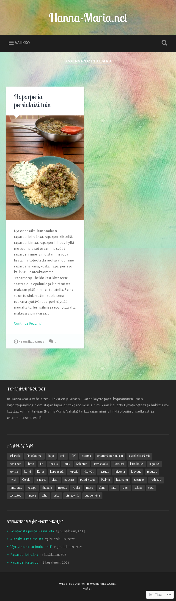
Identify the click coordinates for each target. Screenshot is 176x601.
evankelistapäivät (139, 456)
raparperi (139, 479)
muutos (152, 471)
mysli (13, 479)
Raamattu (122, 479)
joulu (67, 464)
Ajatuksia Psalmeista (26, 539)
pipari (55, 479)
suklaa (138, 487)
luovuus (136, 471)
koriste (14, 471)
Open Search (163, 43)
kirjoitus (154, 464)
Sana (102, 487)
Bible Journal (34, 456)
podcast (69, 479)
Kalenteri (81, 464)
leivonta (120, 471)
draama (86, 456)
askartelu (15, 456)
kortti (27, 471)
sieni (125, 487)
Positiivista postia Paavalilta (32, 531)
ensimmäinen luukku (110, 456)
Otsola (26, 479)
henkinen (15, 464)
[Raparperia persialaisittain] (45, 167)
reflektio (156, 479)
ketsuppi (119, 464)
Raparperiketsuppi (24, 562)
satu (113, 487)
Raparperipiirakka (24, 554)
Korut (40, 471)
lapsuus (104, 471)
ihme (31, 464)
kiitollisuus (136, 464)
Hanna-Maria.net (88, 17)
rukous (62, 487)
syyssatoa (15, 495)
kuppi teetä (56, 471)
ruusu (89, 487)
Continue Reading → (30, 323)
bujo (51, 456)
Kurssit (74, 471)
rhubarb (47, 487)
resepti (32, 487)
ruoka (76, 487)
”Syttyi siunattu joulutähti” (31, 547)
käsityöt (89, 471)
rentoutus (16, 487)
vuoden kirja (92, 495)
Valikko (22, 43)
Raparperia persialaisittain (32, 101)
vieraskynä (72, 495)
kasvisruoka (101, 464)
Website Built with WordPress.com (87, 583)
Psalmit (105, 479)
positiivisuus (87, 479)
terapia (32, 495)
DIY (74, 456)
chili (62, 456)
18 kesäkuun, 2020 (31, 341)
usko (57, 495)
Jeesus (54, 464)
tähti (44, 495)
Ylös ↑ (88, 589)
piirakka (41, 479)
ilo (41, 464)
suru (151, 487)
